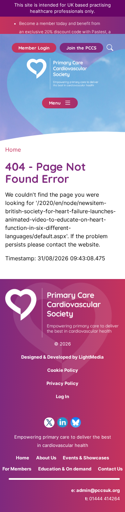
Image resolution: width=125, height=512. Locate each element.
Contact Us (110, 468)
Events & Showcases (86, 457)
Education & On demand (64, 468)
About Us (46, 457)
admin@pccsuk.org (98, 490)
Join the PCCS (81, 48)
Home (13, 149)
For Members (16, 468)
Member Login (34, 48)
